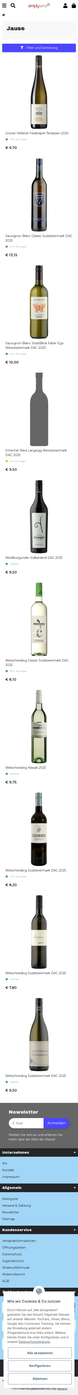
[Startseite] (3, 15)
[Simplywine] (39, 5)
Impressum (11, 1177)
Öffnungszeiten (14, 1247)
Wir (4, 1163)
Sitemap (8, 1219)
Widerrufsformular (16, 1268)
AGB (5, 1281)
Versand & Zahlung (16, 1206)
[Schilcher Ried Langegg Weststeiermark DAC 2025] (39, 409)
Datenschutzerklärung (34, 1342)
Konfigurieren (39, 1366)
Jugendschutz (13, 1261)
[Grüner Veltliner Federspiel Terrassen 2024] (39, 92)
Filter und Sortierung (42, 48)
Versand (62, 1388)
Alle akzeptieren (40, 1353)
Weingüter (10, 1199)
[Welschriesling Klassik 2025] (39, 726)
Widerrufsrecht (13, 1274)
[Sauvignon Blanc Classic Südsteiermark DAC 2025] (39, 195)
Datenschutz (12, 1254)
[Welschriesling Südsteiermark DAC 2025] (39, 829)
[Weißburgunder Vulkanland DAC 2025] (39, 516)
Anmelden (56, 1123)
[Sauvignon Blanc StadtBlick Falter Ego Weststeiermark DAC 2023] (39, 302)
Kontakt (8, 1170)
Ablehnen (39, 1379)
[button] (65, 5)
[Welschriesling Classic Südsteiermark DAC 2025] (39, 619)
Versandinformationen (19, 1241)
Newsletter (10, 1212)
